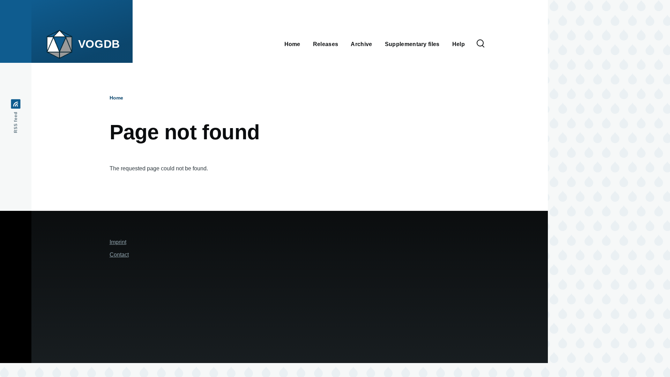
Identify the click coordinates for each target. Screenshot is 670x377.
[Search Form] (480, 44)
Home (116, 98)
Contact (119, 255)
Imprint (118, 242)
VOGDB (99, 44)
